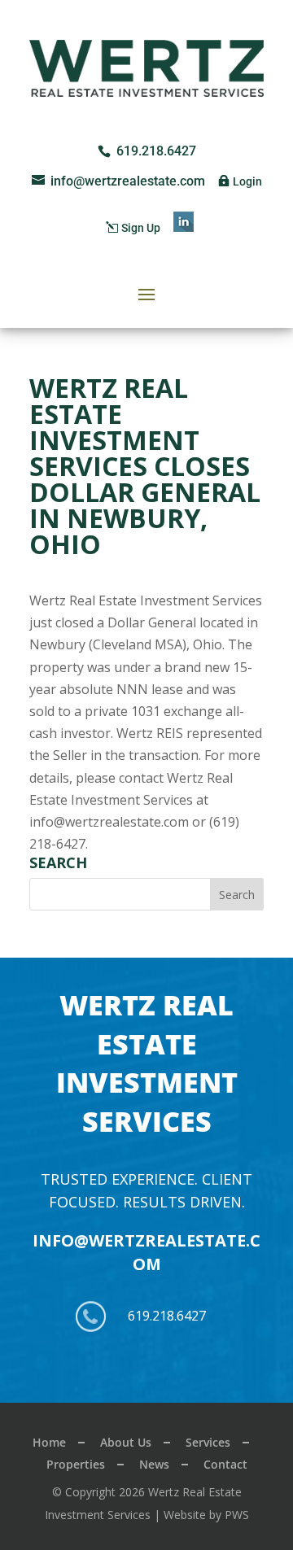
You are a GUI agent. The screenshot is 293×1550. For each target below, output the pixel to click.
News (154, 1464)
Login (247, 181)
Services (208, 1442)
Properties (75, 1464)
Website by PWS (206, 1514)
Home (49, 1442)
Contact (225, 1464)
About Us (125, 1442)
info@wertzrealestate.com (146, 1252)
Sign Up (140, 227)
